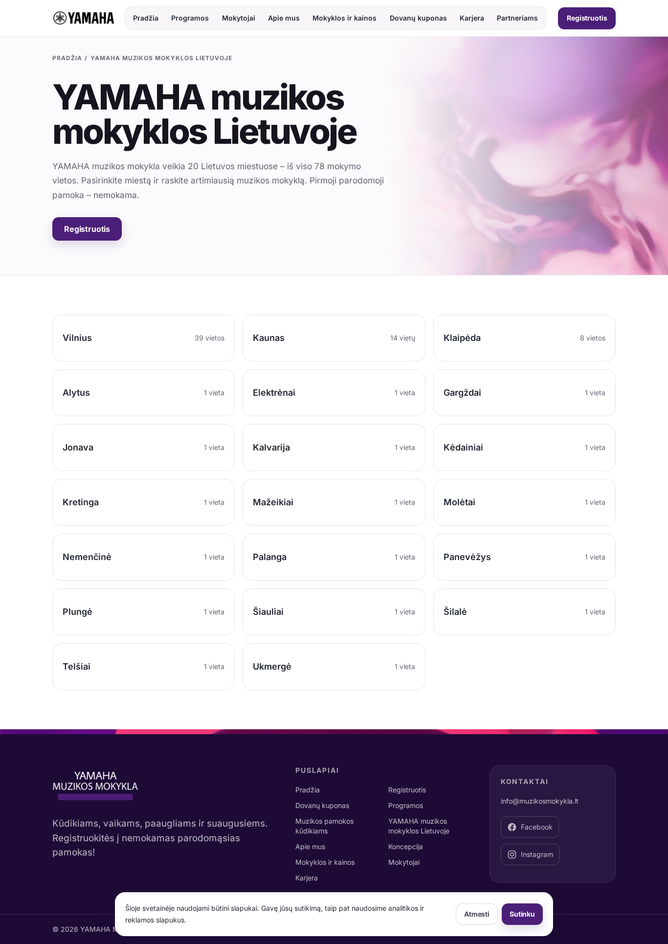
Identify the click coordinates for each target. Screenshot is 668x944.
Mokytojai (238, 18)
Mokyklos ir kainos (344, 18)
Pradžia (145, 18)
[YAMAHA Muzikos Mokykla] (83, 18)
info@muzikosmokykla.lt (540, 801)
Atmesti (477, 914)
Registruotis (587, 18)
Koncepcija (405, 846)
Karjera (472, 18)
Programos (190, 18)
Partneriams (517, 18)
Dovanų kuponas (418, 18)
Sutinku (522, 914)
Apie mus (284, 18)
